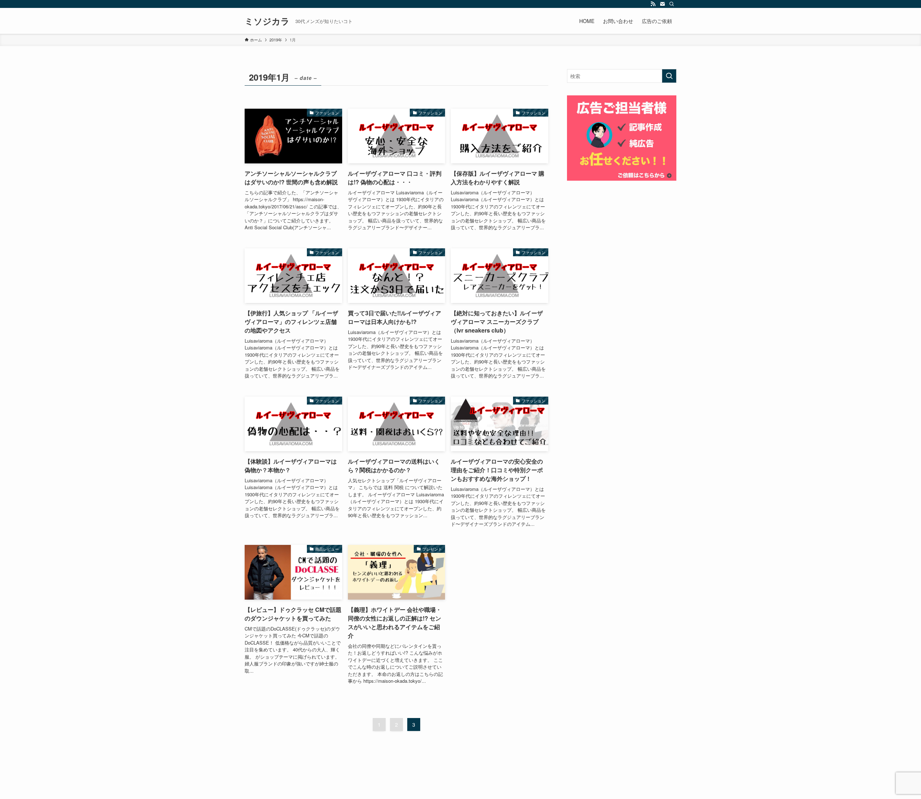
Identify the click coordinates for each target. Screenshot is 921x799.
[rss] (653, 4)
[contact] (662, 4)
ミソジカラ (267, 21)
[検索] (671, 4)
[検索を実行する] (669, 76)
